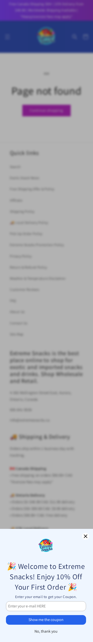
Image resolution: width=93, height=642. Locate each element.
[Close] (85, 536)
